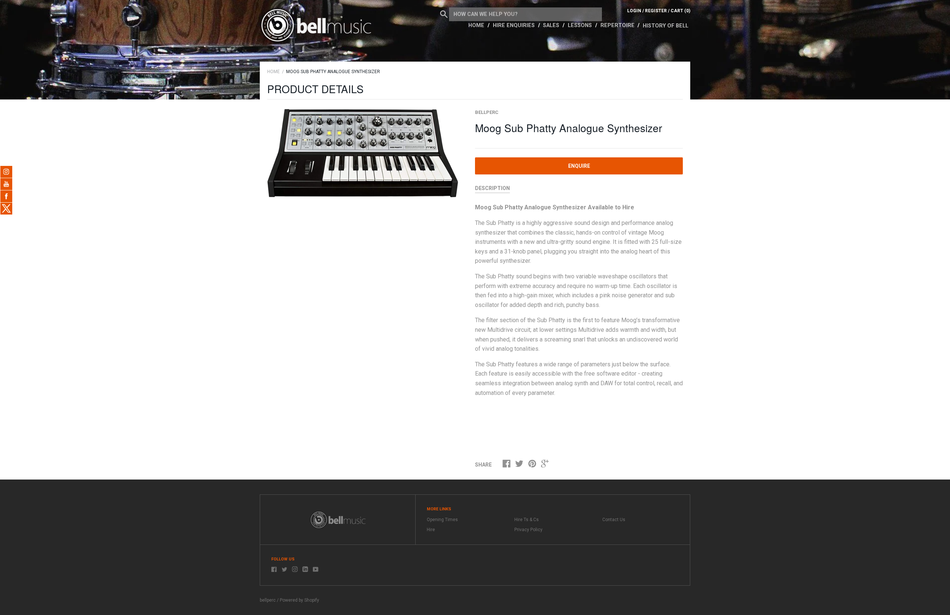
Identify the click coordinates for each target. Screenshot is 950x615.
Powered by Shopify (299, 600)
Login (634, 10)
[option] (362, 153)
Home (477, 25)
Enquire (579, 166)
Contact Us (613, 519)
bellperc (486, 112)
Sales (552, 25)
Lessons (580, 25)
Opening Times (442, 519)
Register (656, 10)
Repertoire (618, 25)
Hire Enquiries (514, 25)
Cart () (680, 10)
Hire (431, 529)
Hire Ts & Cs (526, 519)
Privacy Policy (528, 529)
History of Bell (665, 26)
